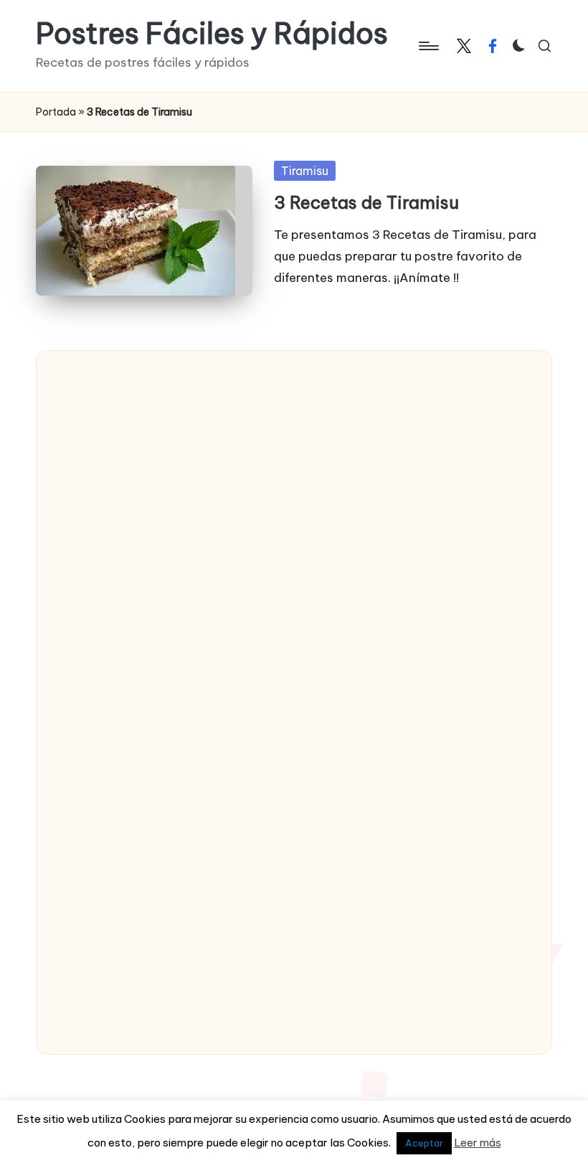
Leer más (477, 1142)
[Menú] (428, 46)
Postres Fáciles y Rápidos (212, 34)
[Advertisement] (162, 584)
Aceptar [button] (424, 1143)
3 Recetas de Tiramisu (366, 202)
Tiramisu (304, 171)
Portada (56, 111)
